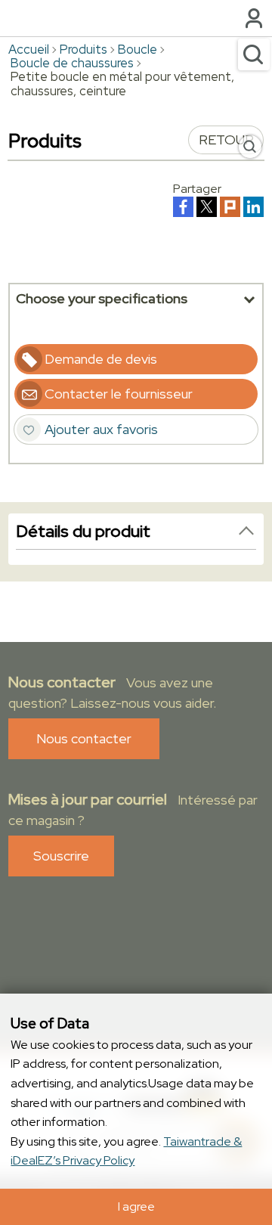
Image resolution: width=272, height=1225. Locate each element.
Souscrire (61, 855)
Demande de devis (101, 359)
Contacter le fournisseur (119, 393)
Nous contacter (83, 738)
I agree (136, 1206)
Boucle (137, 49)
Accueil (28, 49)
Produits (83, 49)
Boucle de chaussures (72, 62)
